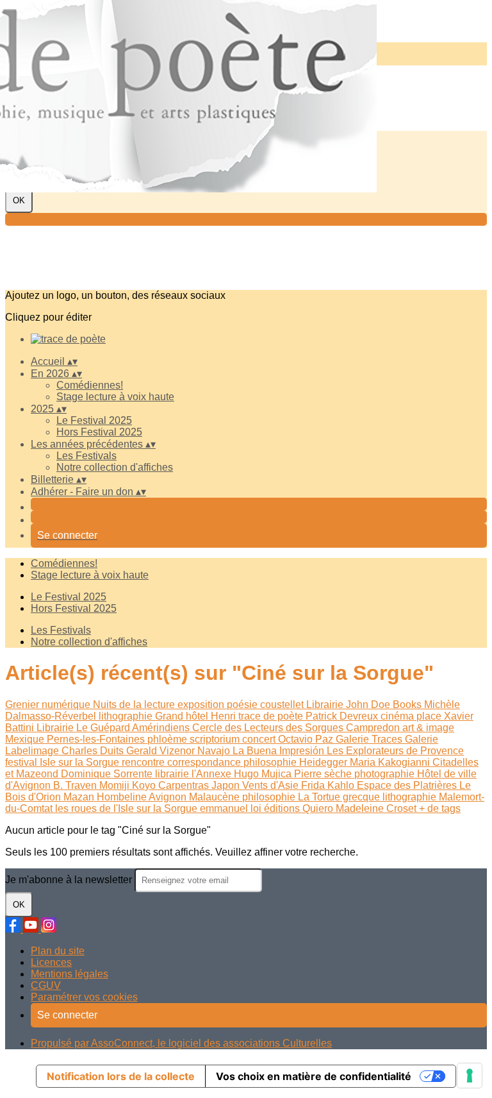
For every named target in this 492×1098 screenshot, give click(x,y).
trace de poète (272, 716)
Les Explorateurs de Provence (395, 750)
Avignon (169, 796)
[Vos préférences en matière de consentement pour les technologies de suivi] (469, 1075)
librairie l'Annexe (194, 773)
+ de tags (440, 808)
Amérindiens (162, 727)
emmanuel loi (232, 808)
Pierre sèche (324, 773)
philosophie (271, 762)
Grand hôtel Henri (196, 716)
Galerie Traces (370, 739)
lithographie (127, 716)
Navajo (215, 750)
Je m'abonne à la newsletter (70, 879)
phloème (168, 739)
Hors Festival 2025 (99, 432)
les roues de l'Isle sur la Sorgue (127, 808)
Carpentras (184, 785)
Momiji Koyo (128, 785)
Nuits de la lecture (135, 704)
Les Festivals (86, 455)
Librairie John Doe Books (365, 704)
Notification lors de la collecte (121, 1076)
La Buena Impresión (280, 750)
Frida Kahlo (329, 785)
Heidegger (324, 762)
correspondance (205, 762)
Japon (226, 785)
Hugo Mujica (264, 773)
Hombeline (123, 796)
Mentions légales (69, 973)
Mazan (80, 796)
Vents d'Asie (271, 785)
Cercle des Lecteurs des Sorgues (269, 727)
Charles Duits (94, 750)
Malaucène (215, 796)
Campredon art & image (400, 727)
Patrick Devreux (343, 716)
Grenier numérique (49, 704)
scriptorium (216, 739)
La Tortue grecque (340, 796)
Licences (51, 962)
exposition (202, 704)
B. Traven (76, 785)
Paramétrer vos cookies (84, 997)
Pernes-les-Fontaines (97, 739)
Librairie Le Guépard (84, 727)
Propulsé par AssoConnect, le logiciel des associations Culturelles (181, 1043)
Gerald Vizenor (161, 750)
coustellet (283, 704)
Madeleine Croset (377, 808)
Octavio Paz (307, 739)
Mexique (26, 739)
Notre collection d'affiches (114, 467)
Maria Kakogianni (391, 762)
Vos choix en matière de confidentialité (313, 1076)
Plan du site (58, 950)
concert (260, 739)
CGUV (46, 985)
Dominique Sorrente (108, 773)
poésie (243, 704)
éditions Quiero (300, 808)
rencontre (144, 762)
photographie (385, 773)
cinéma (398, 716)
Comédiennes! (89, 385)
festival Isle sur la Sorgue (63, 762)
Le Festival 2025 (94, 420)
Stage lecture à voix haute (115, 396)
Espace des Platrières (408, 785)
